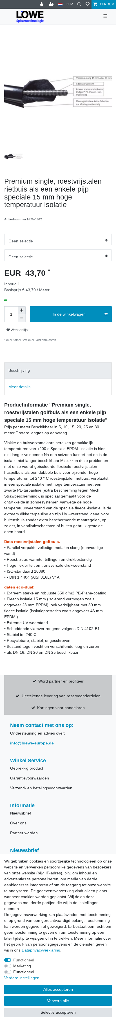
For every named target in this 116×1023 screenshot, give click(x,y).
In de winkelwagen (69, 314)
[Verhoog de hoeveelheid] (22, 310)
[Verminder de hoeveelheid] (22, 318)
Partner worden (24, 833)
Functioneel (23, 960)
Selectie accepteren (58, 1012)
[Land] (60, 4)
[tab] (58, 370)
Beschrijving (19, 370)
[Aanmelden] (42, 4)
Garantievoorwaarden (29, 778)
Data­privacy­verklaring (41, 950)
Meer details (19, 387)
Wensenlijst (19, 330)
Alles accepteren (58, 989)
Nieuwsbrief (20, 813)
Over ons (18, 823)
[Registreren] (52, 4)
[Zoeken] (79, 4)
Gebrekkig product (26, 768)
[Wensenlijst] (88, 4)
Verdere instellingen (21, 978)
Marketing (22, 966)
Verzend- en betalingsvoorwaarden (41, 788)
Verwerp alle (58, 1000)
